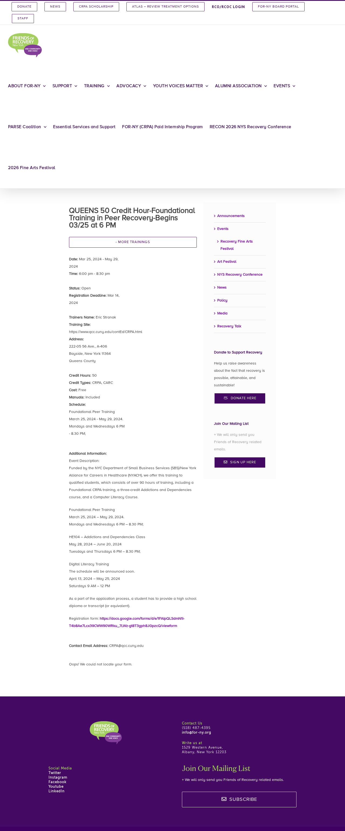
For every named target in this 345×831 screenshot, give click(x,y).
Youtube (56, 786)
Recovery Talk (229, 326)
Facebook (58, 782)
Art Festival (226, 262)
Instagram (58, 777)
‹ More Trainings (133, 242)
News (222, 287)
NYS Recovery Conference (240, 274)
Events (223, 229)
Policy (222, 300)
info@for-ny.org (196, 732)
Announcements (231, 216)
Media (222, 313)
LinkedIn (57, 791)
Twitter (55, 773)
